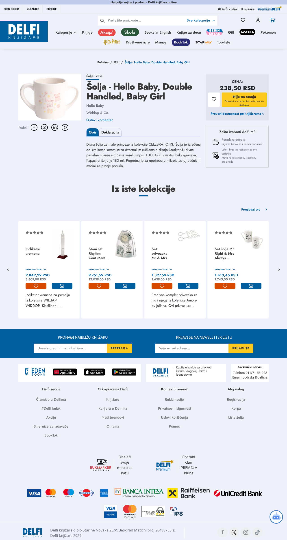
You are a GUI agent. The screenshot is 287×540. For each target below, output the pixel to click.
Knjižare (112, 399)
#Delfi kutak (51, 408)
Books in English (157, 32)
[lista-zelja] (36, 286)
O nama (113, 426)
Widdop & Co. (97, 112)
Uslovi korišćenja (174, 417)
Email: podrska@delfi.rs (250, 377)
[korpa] (62, 286)
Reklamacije (174, 399)
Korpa (236, 408)
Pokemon (268, 32)
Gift (231, 32)
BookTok (181, 42)
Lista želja (236, 417)
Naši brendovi (113, 417)
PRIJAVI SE (240, 348)
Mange (160, 42)
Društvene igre (138, 42)
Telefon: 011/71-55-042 (250, 372)
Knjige (87, 32)
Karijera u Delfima (112, 408)
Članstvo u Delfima (51, 399)
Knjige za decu (188, 32)
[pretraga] (102, 20)
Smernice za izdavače (51, 426)
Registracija (236, 399)
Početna (103, 62)
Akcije (51, 417)
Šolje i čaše (94, 76)
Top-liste (223, 42)
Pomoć (174, 426)
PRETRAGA (119, 348)
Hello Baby (95, 105)
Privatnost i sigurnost (174, 408)
